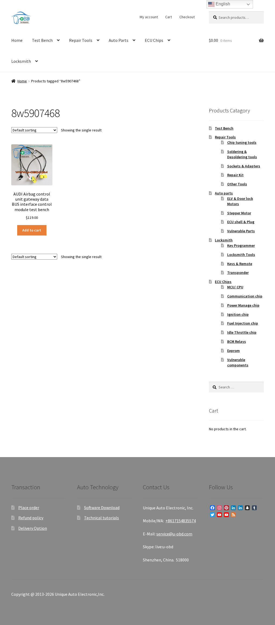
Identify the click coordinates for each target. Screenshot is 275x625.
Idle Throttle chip (241, 332)
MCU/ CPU (235, 287)
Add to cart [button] (31, 230)
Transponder (238, 272)
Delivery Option (32, 528)
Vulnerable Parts (241, 231)
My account (149, 16)
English (222, 4)
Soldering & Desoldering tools (242, 154)
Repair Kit (235, 174)
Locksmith (21, 61)
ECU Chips (154, 40)
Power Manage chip (243, 305)
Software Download (102, 507)
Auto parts (224, 193)
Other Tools (237, 184)
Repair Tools (80, 40)
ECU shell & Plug (240, 221)
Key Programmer (241, 245)
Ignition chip (238, 314)
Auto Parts (118, 40)
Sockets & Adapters (243, 166)
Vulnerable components (237, 362)
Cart (168, 16)
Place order (28, 507)
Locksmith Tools (241, 254)
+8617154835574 (180, 520)
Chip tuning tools (241, 142)
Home (17, 40)
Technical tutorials (101, 517)
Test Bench (42, 40)
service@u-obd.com (174, 533)
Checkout (187, 16)
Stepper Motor (239, 213)
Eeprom (233, 350)
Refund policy (30, 517)
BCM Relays (236, 341)
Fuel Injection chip (242, 323)
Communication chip (244, 296)
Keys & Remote (239, 263)
